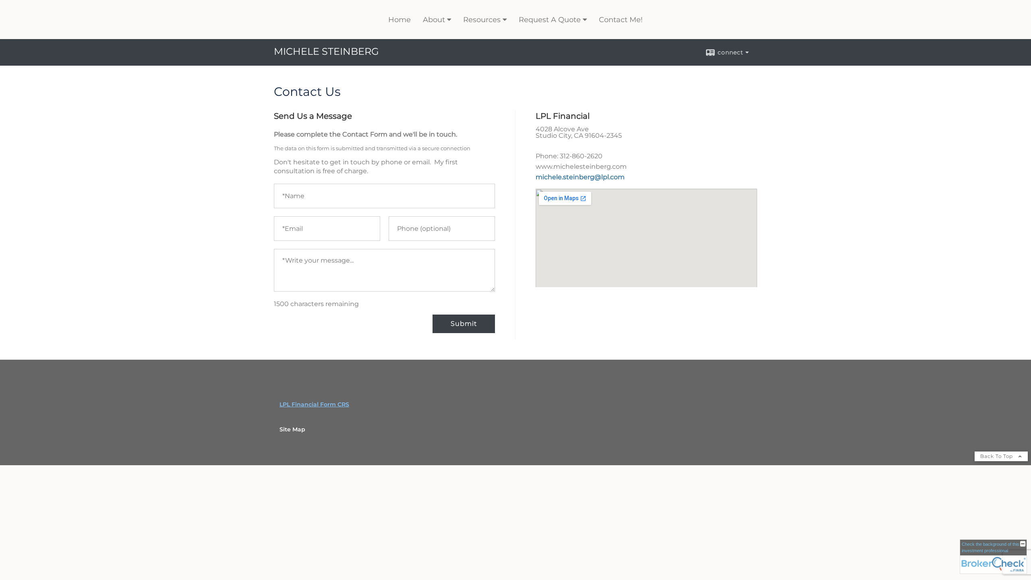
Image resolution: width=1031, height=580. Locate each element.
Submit (464, 323)
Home (399, 19)
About (434, 19)
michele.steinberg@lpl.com (580, 177)
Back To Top (997, 456)
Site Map (292, 429)
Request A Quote (550, 19)
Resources (482, 19)
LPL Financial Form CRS (314, 404)
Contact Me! (621, 19)
